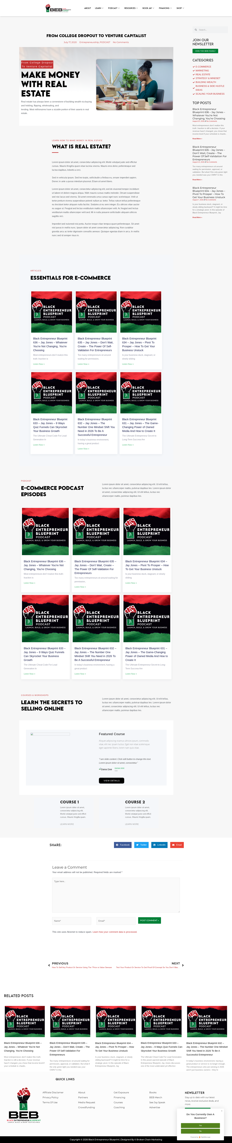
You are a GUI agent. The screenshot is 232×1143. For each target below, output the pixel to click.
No (200, 1131)
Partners (83, 1097)
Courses (118, 1102)
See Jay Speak (157, 1102)
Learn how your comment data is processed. (115, 932)
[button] (123, 845)
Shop (179, 8)
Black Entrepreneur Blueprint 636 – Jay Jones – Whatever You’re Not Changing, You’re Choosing (45, 565)
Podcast (112, 8)
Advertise (154, 1107)
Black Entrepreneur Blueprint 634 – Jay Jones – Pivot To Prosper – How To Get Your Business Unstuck (147, 565)
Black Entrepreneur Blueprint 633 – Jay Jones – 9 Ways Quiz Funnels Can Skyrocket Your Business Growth (161, 1047)
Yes (200, 1125)
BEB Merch (155, 1097)
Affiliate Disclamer (53, 1092)
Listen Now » (39, 364)
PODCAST (105, 42)
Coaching (119, 1107)
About (87, 8)
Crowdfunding (86, 1107)
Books (152, 1092)
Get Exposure (121, 1092)
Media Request (86, 1102)
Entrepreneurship (89, 42)
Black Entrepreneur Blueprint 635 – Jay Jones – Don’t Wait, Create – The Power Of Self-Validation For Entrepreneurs (210, 153)
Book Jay (147, 8)
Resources (129, 8)
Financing (164, 8)
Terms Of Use (50, 1102)
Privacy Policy (50, 1097)
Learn (98, 8)
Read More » (197, 139)
